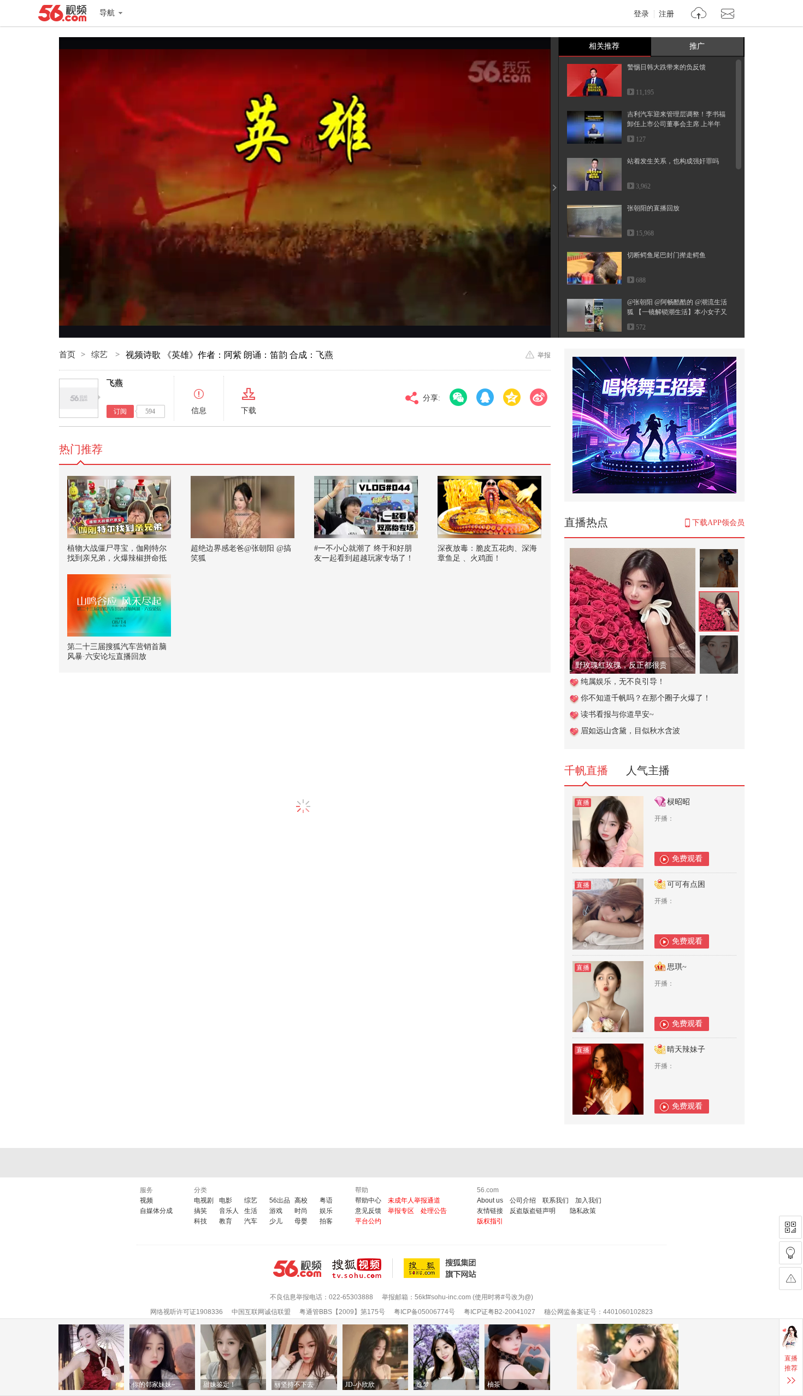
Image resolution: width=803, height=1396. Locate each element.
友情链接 (490, 1211)
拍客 (326, 1221)
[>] (699, 14)
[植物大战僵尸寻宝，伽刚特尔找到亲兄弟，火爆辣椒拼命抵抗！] (119, 507)
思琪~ (677, 967)
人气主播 (648, 770)
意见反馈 (368, 1211)
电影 (225, 1200)
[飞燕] (78, 398)
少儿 (275, 1221)
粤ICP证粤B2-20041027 (499, 1312)
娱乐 (326, 1211)
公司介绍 (523, 1200)
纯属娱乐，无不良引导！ (623, 682)
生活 (250, 1211)
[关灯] (790, 1252)
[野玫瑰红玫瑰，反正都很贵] (632, 554)
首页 (67, 354)
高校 (301, 1200)
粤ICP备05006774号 (424, 1312)
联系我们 (555, 1200)
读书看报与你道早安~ (617, 714)
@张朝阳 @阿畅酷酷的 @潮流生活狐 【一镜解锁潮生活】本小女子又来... (677, 312)
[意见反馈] (790, 1278)
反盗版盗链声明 (533, 1211)
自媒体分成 (156, 1211)
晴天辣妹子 (686, 1049)
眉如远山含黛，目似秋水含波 (630, 731)
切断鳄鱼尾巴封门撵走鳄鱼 (666, 255)
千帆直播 (586, 770)
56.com (62, 15)
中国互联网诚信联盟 (261, 1312)
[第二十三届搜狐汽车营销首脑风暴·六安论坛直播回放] (119, 605)
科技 (200, 1221)
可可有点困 (686, 884)
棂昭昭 (678, 802)
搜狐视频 (362, 1268)
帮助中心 (368, 1200)
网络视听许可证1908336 (186, 1312)
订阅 (120, 411)
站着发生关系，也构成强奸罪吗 (673, 161)
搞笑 (200, 1211)
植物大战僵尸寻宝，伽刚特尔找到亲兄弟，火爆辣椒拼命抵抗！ (117, 558)
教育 (225, 1221)
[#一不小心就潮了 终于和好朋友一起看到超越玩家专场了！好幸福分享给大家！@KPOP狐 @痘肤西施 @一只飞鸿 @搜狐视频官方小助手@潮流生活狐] (366, 507)
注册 (666, 14)
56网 (297, 1268)
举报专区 (401, 1211)
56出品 (279, 1200)
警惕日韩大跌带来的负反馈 (666, 67)
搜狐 (442, 1268)
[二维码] (790, 1227)
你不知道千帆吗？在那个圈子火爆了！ (646, 698)
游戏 (275, 1211)
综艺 (100, 354)
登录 (641, 14)
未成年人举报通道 (414, 1200)
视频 (146, 1200)
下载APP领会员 (718, 523)
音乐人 (229, 1211)
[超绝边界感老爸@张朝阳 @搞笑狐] (242, 507)
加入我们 (588, 1200)
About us (490, 1200)
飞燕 (115, 383)
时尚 (301, 1211)
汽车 (250, 1221)
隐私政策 (583, 1211)
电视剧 (204, 1200)
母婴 (301, 1221)
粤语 (326, 1200)
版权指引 (490, 1221)
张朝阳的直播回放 (653, 208)
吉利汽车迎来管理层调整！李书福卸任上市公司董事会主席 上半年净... (676, 124)
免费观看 (687, 859)
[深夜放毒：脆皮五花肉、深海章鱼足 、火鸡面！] (489, 507)
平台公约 (368, 1221)
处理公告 (434, 1211)
